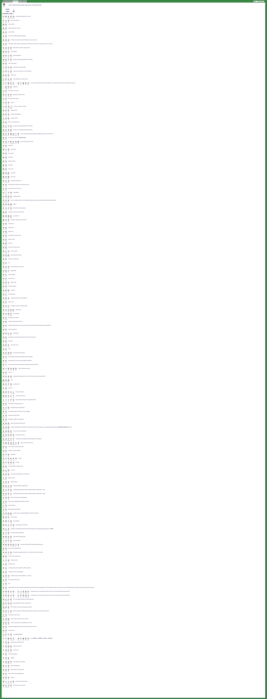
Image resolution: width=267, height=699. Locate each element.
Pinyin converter (7, 1)
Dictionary (15, 1)
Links (20, 1)
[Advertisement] (133, 694)
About (24, 1)
